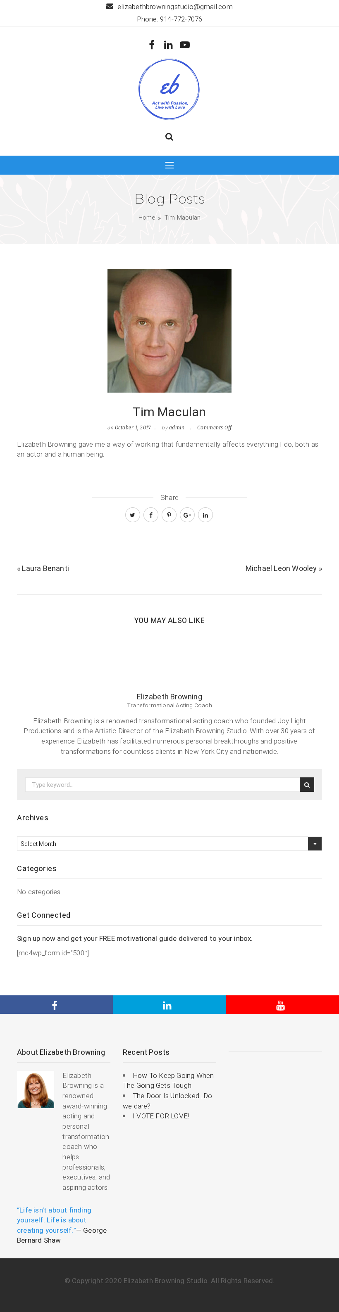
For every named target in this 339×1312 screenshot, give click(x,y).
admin (177, 427)
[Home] (169, 89)
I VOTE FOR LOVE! (161, 1116)
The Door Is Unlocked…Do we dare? (167, 1101)
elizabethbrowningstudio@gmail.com (175, 7)
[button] (169, 138)
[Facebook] (152, 45)
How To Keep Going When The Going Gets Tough (168, 1080)
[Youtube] (185, 45)
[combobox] (169, 843)
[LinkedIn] (168, 45)
